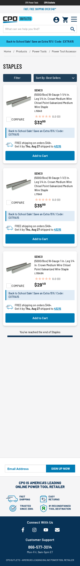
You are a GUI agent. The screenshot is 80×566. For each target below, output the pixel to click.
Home (7, 51)
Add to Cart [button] (40, 155)
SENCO (38, 90)
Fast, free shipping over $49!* (40, 9)
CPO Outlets (49, 2)
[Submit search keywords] (73, 29)
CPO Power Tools (31, 2)
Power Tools (39, 51)
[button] (55, 78)
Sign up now (60, 468)
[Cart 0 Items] (65, 20)
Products (21, 51)
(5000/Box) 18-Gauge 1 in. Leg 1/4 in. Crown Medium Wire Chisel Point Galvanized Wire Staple (54, 265)
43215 (57, 146)
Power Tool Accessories (66, 51)
